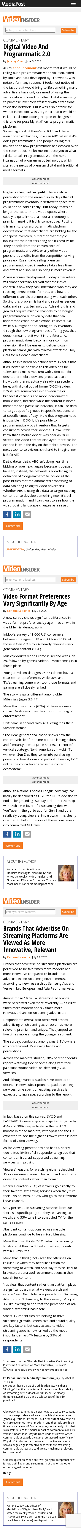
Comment (13, 526)
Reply (7, 1473)
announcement (25, 68)
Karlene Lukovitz (18, 611)
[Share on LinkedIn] (17, 514)
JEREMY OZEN (15, 549)
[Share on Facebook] (7, 514)
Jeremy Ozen (15, 61)
